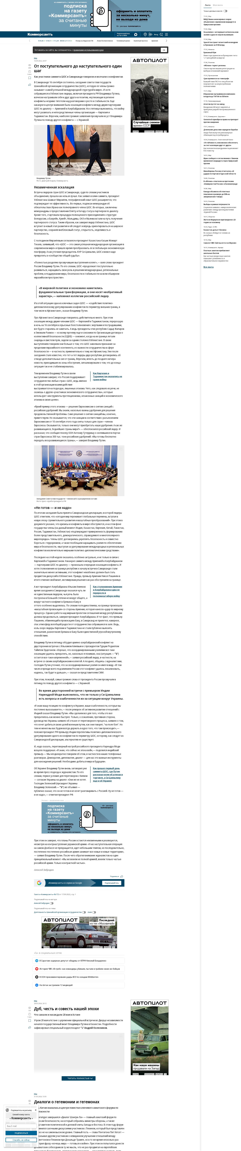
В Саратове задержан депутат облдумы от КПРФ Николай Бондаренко (73, 960)
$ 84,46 (40, 41)
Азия (90, 912)
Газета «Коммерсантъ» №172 (46, 894)
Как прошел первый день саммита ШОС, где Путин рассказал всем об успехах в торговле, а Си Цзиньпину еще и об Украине (108, 774)
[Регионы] (145, 34)
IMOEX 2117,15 (65, 41)
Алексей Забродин (41, 903)
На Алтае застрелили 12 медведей (56, 985)
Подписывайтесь (112, 883)
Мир (35, 58)
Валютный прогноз (141, 41)
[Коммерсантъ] (40, 34)
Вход (156, 34)
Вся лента (209, 267)
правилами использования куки (88, 49)
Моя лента (218, 5)
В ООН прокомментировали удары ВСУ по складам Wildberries (69, 976)
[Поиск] (161, 34)
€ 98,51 (48, 41)
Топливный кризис (123, 41)
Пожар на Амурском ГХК (84, 41)
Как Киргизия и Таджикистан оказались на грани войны (107, 376)
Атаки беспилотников (105, 41)
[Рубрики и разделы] (166, 34)
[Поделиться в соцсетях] (29, 84)
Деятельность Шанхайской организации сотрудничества (58, 912)
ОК (164, 50)
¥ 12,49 (56, 41)
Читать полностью (78, 1107)
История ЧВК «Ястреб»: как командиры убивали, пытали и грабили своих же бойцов (80, 968)
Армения (155, 41)
